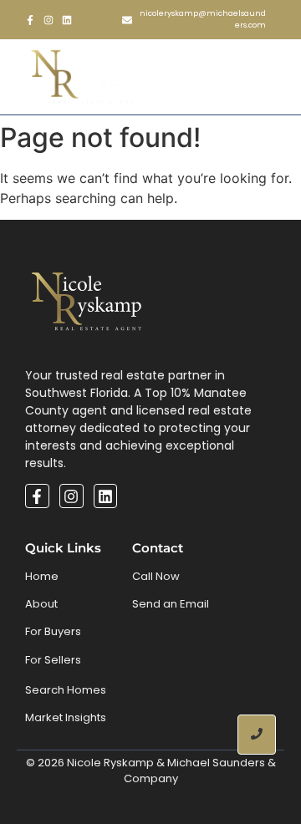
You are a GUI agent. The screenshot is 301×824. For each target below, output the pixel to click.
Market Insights (65, 717)
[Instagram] (48, 20)
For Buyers (53, 631)
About (41, 604)
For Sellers (53, 660)
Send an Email (170, 604)
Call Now (156, 576)
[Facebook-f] (30, 20)
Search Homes (65, 690)
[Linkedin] (67, 20)
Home (42, 576)
